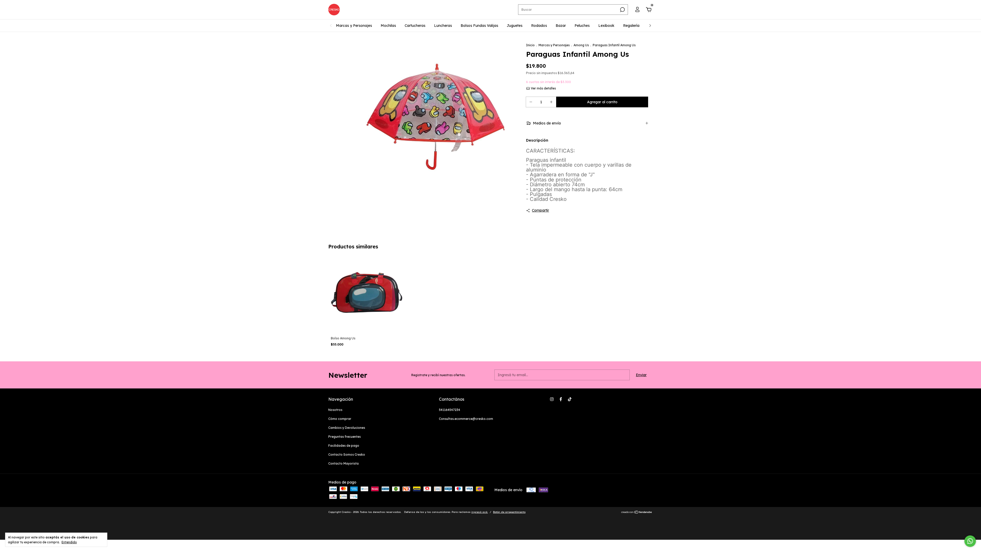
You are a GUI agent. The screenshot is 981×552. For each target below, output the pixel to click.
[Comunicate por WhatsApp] (970, 541)
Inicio (530, 45)
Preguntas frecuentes (344, 437)
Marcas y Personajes (354, 25)
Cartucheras (415, 25)
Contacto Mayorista (343, 463)
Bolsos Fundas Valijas (479, 25)
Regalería (631, 25)
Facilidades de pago (343, 445)
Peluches (582, 25)
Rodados (539, 25)
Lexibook (606, 25)
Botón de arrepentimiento (509, 512)
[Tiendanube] (637, 512)
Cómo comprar (339, 419)
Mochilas (388, 25)
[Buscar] (622, 10)
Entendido (69, 542)
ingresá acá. (479, 512)
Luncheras (443, 25)
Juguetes (514, 25)
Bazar (561, 25)
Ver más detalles (543, 88)
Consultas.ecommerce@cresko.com (466, 419)
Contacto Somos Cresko (346, 454)
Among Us (581, 45)
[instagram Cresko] (552, 399)
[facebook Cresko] (561, 399)
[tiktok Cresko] (570, 399)
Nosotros (335, 410)
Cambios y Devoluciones (346, 428)
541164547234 (449, 410)
